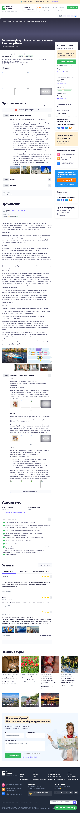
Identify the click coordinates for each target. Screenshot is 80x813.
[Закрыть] (49, 115)
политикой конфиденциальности (29, 756)
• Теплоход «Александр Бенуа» (18, 210)
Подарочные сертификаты (55, 777)
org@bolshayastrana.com (40, 788)
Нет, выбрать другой (30, 9)
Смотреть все (48, 106)
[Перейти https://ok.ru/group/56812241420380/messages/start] (70, 128)
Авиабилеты (17, 16)
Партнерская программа (54, 774)
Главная (4, 21)
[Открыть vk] (61, 792)
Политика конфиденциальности (28, 802)
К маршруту (60, 98)
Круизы (10, 21)
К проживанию (61, 84)
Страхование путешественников (56, 779)
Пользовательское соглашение (10, 802)
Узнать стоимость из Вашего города (13, 512)
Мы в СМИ (35, 774)
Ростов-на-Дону (13, 46)
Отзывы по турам (72, 777)
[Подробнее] (14, 54)
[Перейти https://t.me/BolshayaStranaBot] (66, 128)
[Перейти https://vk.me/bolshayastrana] (58, 128)
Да (24, 9)
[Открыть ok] (66, 792)
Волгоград (5, 46)
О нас (37, 16)
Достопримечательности (39, 779)
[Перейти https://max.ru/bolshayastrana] (62, 128)
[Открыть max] (76, 792)
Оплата (21, 777)
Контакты (43, 16)
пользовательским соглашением (29, 757)
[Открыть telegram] (56, 792)
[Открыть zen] (71, 792)
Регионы (9, 16)
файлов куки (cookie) (64, 803)
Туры (3, 16)
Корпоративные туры (27, 16)
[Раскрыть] (49, 179)
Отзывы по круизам (73, 779)
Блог (34, 772)
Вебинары (35, 777)
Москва (39, 7)
